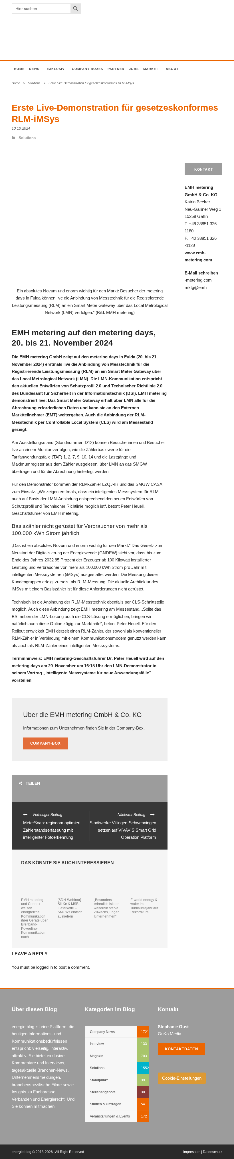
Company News (102, 1032)
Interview (97, 1044)
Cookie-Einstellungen (181, 1078)
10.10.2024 (21, 128)
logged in (44, 967)
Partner (116, 69)
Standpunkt (99, 1080)
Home (19, 69)
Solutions (34, 83)
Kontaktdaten (181, 1049)
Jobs (134, 69)
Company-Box (45, 743)
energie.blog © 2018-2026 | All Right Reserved (48, 1152)
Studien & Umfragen (105, 1104)
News (34, 69)
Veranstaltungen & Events (110, 1116)
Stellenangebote (103, 1092)
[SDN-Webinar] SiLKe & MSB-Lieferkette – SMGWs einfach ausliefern (70, 908)
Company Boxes (87, 69)
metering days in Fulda (112, 356)
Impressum (191, 1152)
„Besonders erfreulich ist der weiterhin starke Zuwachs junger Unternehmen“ (106, 908)
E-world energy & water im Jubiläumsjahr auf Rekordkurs (144, 906)
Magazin (96, 1056)
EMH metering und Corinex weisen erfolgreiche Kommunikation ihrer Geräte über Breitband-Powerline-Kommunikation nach (34, 918)
